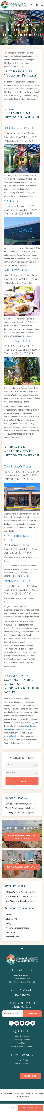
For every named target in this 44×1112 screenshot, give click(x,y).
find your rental (30, 1107)
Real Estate (10, 932)
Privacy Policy (22, 1096)
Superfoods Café (17, 270)
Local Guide (22, 1043)
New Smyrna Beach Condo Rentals (22, 867)
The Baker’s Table (18, 467)
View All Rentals (22, 1036)
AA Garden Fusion (18, 128)
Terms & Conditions (34, 1094)
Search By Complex (22, 1040)
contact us (9, 1107)
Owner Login (30, 1076)
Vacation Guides (12, 937)
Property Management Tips (17, 928)
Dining (8, 923)
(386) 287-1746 (22, 995)
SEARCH (22, 781)
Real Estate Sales (22, 1063)
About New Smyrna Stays (22, 1046)
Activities (10, 915)
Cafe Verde (13, 201)
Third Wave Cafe (17, 341)
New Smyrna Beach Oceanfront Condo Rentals (22, 837)
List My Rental (22, 1060)
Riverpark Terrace (19, 581)
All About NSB (11, 919)
